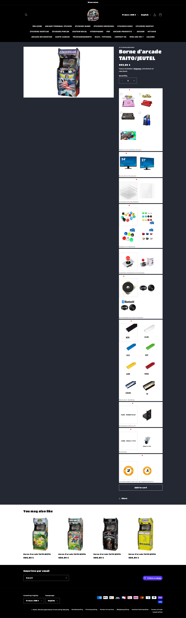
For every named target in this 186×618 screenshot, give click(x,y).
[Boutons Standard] (128, 217)
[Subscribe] (66, 578)
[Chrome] (128, 389)
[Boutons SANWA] (147, 217)
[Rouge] (147, 370)
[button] (26, 15)
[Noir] (128, 333)
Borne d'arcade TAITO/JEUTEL (37, 554)
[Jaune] (128, 370)
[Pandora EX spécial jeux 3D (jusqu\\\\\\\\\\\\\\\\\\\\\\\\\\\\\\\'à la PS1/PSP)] (128, 120)
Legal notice (158, 612)
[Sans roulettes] (128, 441)
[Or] (147, 389)
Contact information (140, 609)
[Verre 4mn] (147, 191)
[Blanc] (147, 333)
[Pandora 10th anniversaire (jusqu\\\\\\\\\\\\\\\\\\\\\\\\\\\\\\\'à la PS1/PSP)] (147, 101)
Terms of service (107, 609)
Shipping (137, 69)
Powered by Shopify (61, 609)
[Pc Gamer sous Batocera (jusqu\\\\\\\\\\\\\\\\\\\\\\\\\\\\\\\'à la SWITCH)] (147, 120)
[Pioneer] (147, 288)
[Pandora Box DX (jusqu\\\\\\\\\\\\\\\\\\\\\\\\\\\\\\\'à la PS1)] (128, 101)
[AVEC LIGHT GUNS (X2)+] (128, 139)
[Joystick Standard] (128, 262)
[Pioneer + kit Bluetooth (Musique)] (128, 306)
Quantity (123, 76)
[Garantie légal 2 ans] (128, 470)
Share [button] (124, 498)
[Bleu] (128, 351)
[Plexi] (128, 191)
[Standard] (128, 288)
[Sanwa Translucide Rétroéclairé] (128, 236)
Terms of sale (157, 609)
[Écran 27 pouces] (147, 165)
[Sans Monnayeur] (128, 415)
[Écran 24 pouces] (128, 165)
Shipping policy (123, 609)
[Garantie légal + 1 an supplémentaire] (147, 470)
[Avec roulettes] (147, 441)
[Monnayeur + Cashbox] (147, 415)
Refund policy (77, 609)
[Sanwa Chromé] (147, 236)
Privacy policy (91, 609)
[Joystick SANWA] (147, 262)
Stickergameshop (45, 609)
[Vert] (147, 351)
